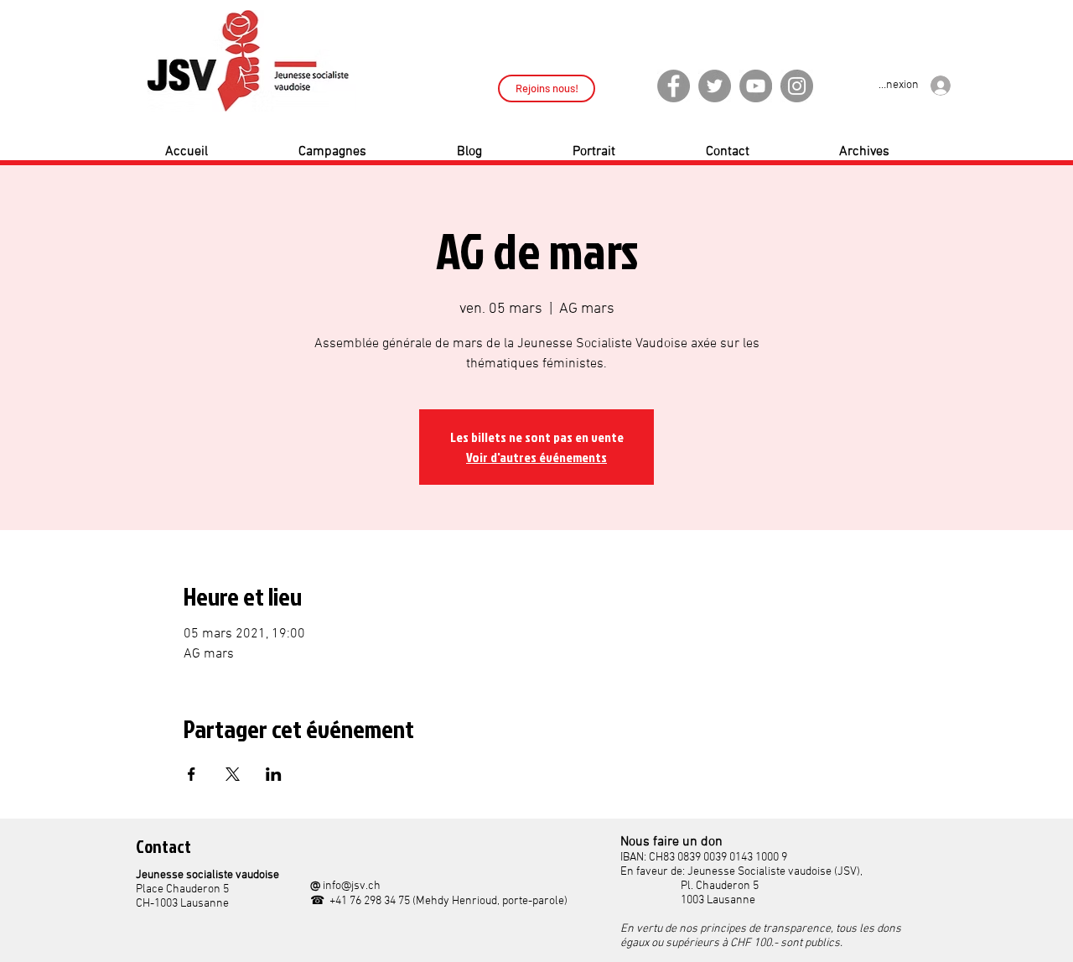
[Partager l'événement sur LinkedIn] (274, 774)
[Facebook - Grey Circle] (673, 86)
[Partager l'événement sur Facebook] (192, 774)
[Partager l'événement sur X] (233, 774)
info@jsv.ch (352, 886)
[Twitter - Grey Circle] (714, 86)
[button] (365, 152)
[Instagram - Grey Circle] (796, 86)
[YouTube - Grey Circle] (755, 86)
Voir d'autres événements (536, 457)
